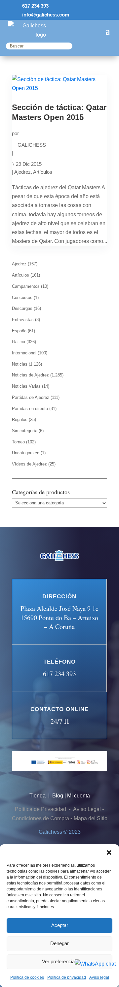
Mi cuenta (78, 795)
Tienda (38, 795)
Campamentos (26, 286)
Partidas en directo (30, 408)
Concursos (22, 297)
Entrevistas (23, 319)
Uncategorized (25, 452)
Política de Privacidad (41, 809)
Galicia (18, 341)
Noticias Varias (26, 386)
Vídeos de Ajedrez (29, 464)
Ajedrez (22, 172)
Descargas (22, 308)
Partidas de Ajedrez (30, 397)
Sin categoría (24, 430)
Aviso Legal (87, 809)
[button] (109, 852)
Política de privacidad (66, 977)
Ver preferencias (59, 961)
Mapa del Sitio (90, 818)
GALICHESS (32, 145)
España (19, 330)
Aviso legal (99, 977)
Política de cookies (27, 977)
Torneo (18, 441)
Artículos (42, 172)
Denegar (59, 943)
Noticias (19, 364)
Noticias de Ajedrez (30, 375)
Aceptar (59, 925)
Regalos (19, 419)
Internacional (24, 352)
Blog (57, 795)
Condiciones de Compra (40, 818)
